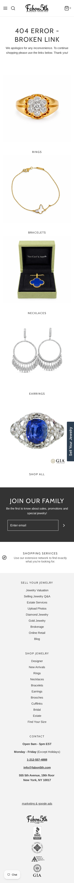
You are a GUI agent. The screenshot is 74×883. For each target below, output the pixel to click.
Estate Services (37, 602)
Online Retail (37, 632)
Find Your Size (37, 721)
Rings (37, 152)
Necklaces (37, 313)
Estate (37, 715)
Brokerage (37, 626)
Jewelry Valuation (37, 590)
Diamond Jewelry (37, 614)
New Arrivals (37, 667)
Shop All (37, 474)
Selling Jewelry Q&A (37, 596)
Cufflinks (37, 703)
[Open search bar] (14, 8)
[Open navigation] (5, 8)
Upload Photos (37, 608)
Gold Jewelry (37, 620)
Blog (37, 638)
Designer (37, 661)
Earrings (37, 393)
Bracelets (37, 232)
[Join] (63, 525)
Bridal (37, 709)
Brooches (37, 697)
